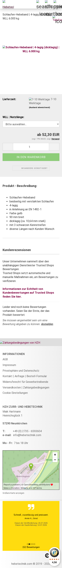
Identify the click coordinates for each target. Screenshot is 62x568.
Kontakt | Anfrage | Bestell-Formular (25, 376)
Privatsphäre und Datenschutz (21, 370)
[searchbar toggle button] (40, 4)
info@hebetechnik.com (27, 435)
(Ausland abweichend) (39, 107)
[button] (8, 147)
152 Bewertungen (31, 547)
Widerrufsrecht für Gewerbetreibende (25, 381)
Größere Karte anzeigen (13, 493)
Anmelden (47, 324)
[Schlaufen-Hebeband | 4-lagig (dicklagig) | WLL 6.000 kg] (31, 49)
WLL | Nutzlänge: (13, 117)
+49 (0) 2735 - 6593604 (27, 431)
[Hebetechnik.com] (7, 4)
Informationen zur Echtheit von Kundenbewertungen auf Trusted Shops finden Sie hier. (28, 292)
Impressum (9, 365)
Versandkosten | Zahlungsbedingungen (26, 387)
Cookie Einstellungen (15, 392)
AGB (5, 359)
